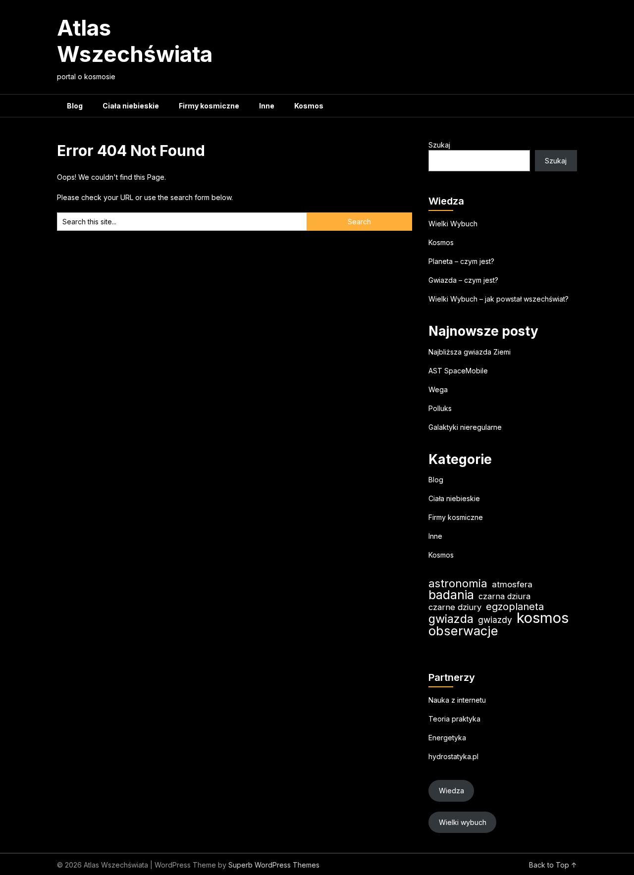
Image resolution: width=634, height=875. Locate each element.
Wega (438, 389)
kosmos (543, 618)
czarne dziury (454, 607)
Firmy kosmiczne (209, 106)
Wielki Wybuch (452, 223)
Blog (75, 106)
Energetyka (447, 737)
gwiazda (451, 619)
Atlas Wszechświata (134, 40)
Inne (266, 106)
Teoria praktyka (454, 719)
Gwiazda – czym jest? (463, 280)
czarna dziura (504, 596)
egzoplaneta (515, 607)
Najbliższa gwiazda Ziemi (469, 352)
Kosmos (308, 106)
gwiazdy (495, 620)
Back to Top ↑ (553, 865)
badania (451, 595)
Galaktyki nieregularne (465, 427)
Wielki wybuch (462, 822)
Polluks (440, 408)
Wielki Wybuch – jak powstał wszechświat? (498, 299)
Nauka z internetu (457, 700)
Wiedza (451, 790)
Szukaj (439, 145)
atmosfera (512, 584)
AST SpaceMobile (458, 370)
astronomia (457, 583)
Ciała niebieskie (131, 106)
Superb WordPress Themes (273, 865)
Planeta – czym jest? (461, 261)
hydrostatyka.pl (453, 756)
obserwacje (463, 630)
